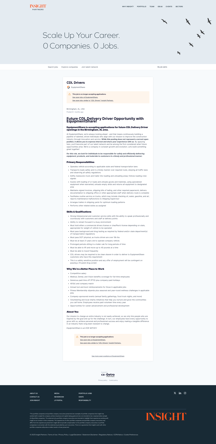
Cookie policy (113, 380)
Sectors (179, 7)
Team (152, 7)
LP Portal (58, 400)
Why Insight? (128, 7)
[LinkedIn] (180, 393)
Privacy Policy (64, 435)
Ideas (160, 7)
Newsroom (59, 397)
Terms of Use (53, 435)
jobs (53, 67)
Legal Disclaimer (76, 435)
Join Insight (35, 400)
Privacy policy (102, 380)
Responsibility (85, 400)
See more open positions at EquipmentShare (108, 356)
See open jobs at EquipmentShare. (85, 97)
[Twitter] (175, 393)
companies (70, 67)
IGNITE (81, 397)
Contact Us (34, 397)
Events (169, 7)
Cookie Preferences (131, 435)
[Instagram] (185, 393)
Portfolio (141, 7)
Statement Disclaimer (90, 435)
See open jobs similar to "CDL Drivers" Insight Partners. (93, 100)
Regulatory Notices (106, 435)
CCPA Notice (118, 435)
